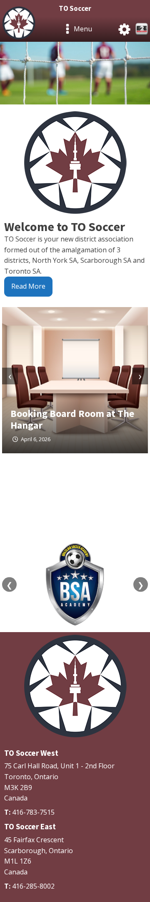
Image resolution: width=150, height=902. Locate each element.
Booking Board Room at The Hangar (72, 419)
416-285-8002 (33, 886)
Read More (28, 286)
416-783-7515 (33, 812)
